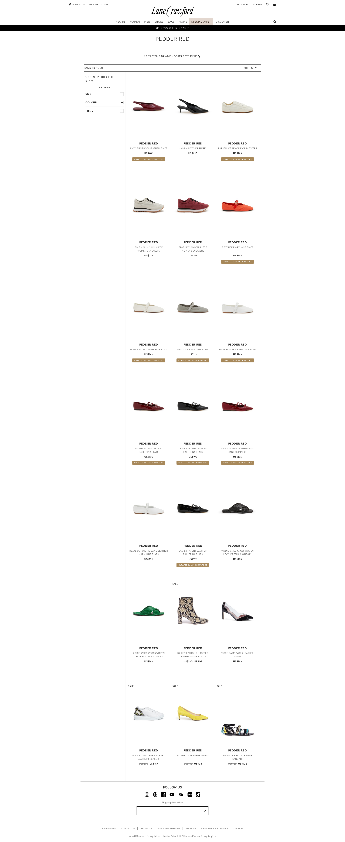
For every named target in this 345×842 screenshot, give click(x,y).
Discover (222, 22)
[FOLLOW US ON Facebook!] (163, 794)
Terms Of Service (136, 836)
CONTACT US (128, 828)
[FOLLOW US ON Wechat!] (181, 795)
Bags (171, 22)
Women (135, 22)
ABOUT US (146, 828)
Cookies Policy (169, 836)
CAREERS (238, 828)
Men (147, 22)
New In (120, 22)
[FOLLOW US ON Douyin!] (198, 794)
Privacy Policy (153, 836)
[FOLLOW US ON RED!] (190, 794)
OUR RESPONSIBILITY (168, 828)
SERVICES (191, 828)
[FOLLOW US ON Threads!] (155, 794)
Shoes (159, 22)
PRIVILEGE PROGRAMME (214, 828)
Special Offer (201, 22)
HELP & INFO (109, 828)
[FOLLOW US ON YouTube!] (172, 794)
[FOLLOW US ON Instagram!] (147, 795)
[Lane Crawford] (172, 16)
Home (183, 22)
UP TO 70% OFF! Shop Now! (172, 27)
